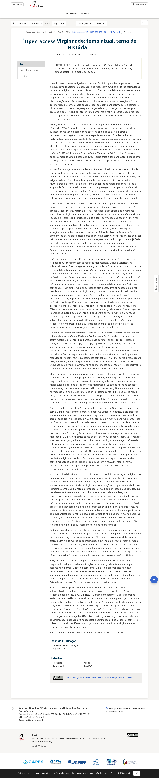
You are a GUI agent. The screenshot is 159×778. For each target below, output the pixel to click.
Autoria (60, 54)
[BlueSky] (33, 746)
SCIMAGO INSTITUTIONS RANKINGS (86, 54)
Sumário (23, 23)
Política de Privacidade (121, 773)
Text (22, 64)
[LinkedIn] (39, 746)
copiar (126, 31)
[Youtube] (45, 746)
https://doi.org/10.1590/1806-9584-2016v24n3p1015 (96, 32)
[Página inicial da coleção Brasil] (20, 740)
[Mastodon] (36, 746)
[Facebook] (42, 746)
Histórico (24, 76)
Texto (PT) (83, 23)
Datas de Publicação (29, 70)
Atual (47, 23)
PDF (99, 23)
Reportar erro (156, 283)
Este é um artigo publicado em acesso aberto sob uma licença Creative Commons (99, 677)
